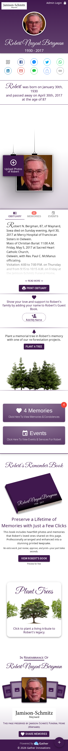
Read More (34, 281)
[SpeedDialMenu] (59, 742)
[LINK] (60, 70)
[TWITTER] (47, 62)
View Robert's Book (34, 558)
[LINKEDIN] (8, 70)
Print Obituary (36, 288)
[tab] (14, 214)
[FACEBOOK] (21, 62)
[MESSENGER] (34, 62)
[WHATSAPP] (60, 62)
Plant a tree (34, 346)
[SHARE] (47, 70)
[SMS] (34, 70)
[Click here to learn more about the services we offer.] (34, 714)
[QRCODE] (8, 62)
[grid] (34, 163)
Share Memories (36, 733)
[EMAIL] (21, 70)
